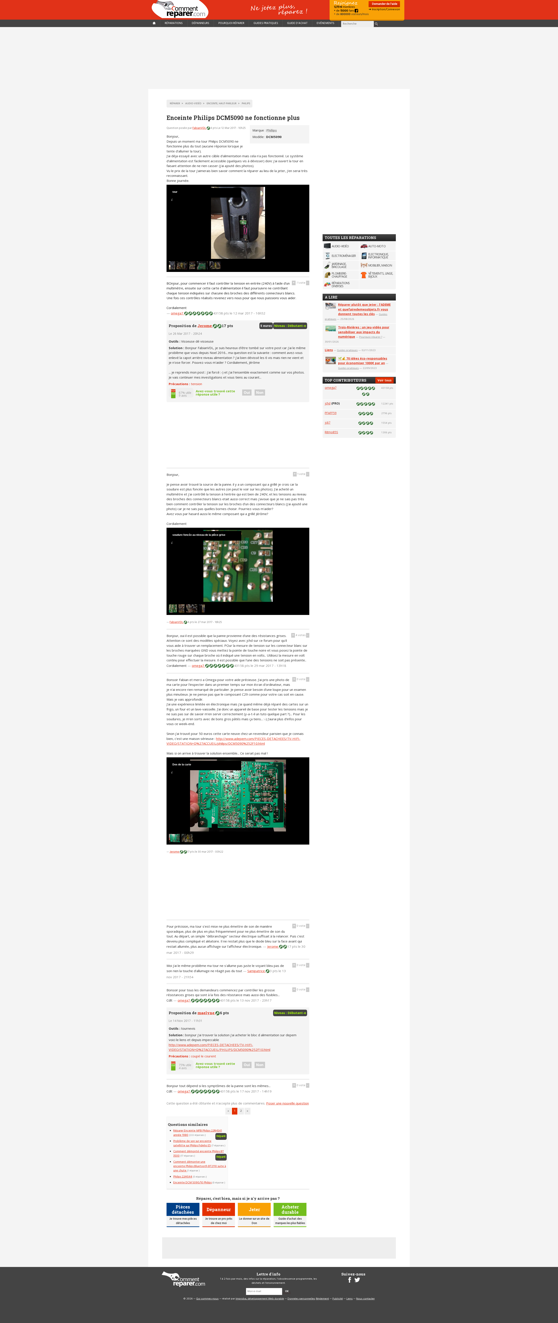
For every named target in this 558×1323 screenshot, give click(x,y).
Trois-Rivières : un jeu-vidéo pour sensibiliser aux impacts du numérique (363, 332)
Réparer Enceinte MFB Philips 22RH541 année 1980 (197, 1132)
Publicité (337, 1299)
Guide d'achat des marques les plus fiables (290, 1221)
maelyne (206, 1012)
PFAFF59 (331, 413)
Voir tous (384, 380)
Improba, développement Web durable (260, 1299)
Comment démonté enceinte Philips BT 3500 (198, 1153)
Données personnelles (301, 1299)
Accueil (181, 9)
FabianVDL (199, 128)
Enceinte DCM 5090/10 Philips (192, 1182)
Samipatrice (256, 971)
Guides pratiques (265, 23)
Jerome (205, 325)
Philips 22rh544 (182, 1176)
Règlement (322, 1299)
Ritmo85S (331, 432)
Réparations (174, 23)
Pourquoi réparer (231, 23)
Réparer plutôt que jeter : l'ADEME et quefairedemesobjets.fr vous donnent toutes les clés (364, 309)
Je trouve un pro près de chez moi (218, 1221)
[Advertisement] (279, 58)
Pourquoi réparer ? (370, 336)
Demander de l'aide (384, 4)
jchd (327, 403)
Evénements (325, 23)
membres (344, 7)
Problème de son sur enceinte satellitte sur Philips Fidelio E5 (192, 1143)
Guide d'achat (297, 23)
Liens (329, 350)
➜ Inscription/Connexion (384, 9)
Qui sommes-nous (207, 1299)
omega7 (177, 313)
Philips (271, 130)
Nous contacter (365, 1299)
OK (287, 1291)
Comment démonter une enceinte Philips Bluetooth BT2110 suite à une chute (199, 1166)
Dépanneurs (200, 23)
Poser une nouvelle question (287, 1103)
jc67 (327, 422)
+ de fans (344, 11)
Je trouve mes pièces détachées (183, 1221)
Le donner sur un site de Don (254, 1221)
